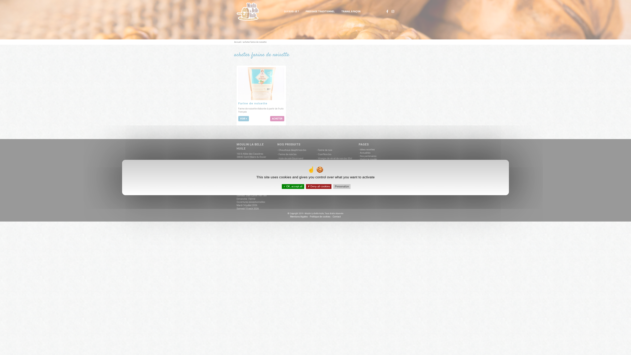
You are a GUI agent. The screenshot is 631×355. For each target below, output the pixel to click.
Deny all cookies (320, 186)
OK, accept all (294, 186)
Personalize (342, 186)
